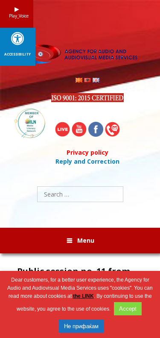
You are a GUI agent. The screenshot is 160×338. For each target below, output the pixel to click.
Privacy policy (87, 152)
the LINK (83, 296)
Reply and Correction (87, 161)
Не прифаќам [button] (81, 326)
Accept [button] (128, 309)
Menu (85, 240)
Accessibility (17, 54)
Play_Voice (16, 16)
